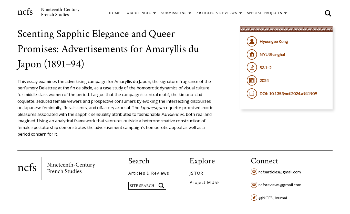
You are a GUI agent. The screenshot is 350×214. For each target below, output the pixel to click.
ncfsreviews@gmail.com (280, 184)
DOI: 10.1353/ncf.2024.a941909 (288, 93)
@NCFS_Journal (273, 197)
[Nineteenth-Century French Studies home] (48, 13)
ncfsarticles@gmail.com (280, 171)
